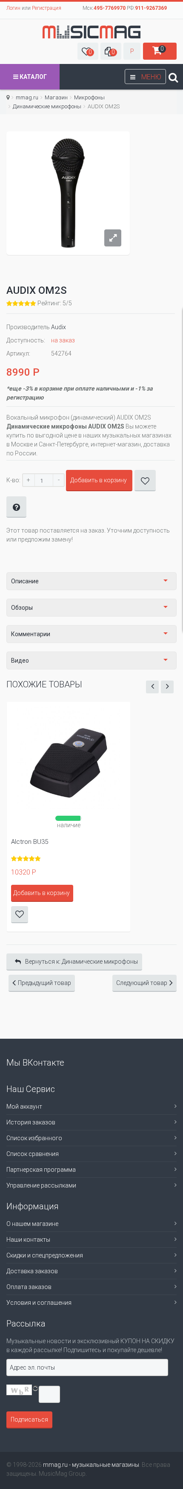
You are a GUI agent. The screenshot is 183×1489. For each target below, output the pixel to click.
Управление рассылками (41, 1185)
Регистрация (46, 8)
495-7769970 (110, 8)
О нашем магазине (32, 1223)
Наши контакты (28, 1239)
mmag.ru (27, 97)
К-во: (13, 480)
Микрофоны (89, 97)
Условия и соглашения (38, 1302)
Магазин (56, 97)
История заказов (30, 1122)
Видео (20, 660)
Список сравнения (32, 1153)
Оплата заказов (28, 1286)
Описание (25, 581)
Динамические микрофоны (47, 106)
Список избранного (34, 1138)
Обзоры (22, 607)
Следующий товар (141, 982)
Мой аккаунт (24, 1106)
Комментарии (30, 634)
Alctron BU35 (29, 842)
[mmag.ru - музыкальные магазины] (91, 32)
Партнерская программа (41, 1169)
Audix (58, 327)
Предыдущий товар (44, 982)
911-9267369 (151, 8)
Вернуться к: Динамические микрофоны (81, 961)
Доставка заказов (32, 1271)
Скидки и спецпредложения (44, 1255)
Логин (13, 8)
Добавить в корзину (98, 480)
